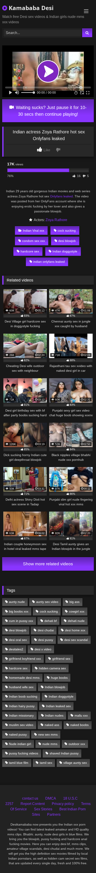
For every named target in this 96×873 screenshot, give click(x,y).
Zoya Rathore (56, 220)
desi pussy (45, 640)
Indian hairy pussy (22, 706)
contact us (30, 798)
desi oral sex (18, 640)
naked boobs (79, 725)
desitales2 (16, 649)
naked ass (52, 725)
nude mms (49, 744)
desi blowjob (67, 241)
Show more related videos (48, 563)
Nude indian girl (20, 744)
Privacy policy (63, 804)
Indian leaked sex (58, 706)
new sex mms (48, 734)
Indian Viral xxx (33, 230)
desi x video (43, 649)
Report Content (33, 804)
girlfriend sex (61, 658)
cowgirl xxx (76, 611)
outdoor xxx (77, 744)
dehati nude (76, 621)
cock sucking (67, 230)
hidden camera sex (52, 668)
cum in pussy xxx (21, 621)
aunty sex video (47, 602)
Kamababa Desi (30, 8)
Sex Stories (43, 809)
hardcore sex (30, 251)
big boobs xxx (18, 611)
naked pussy (18, 734)
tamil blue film (18, 762)
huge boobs (59, 677)
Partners (54, 814)
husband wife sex (21, 687)
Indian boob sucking (23, 696)
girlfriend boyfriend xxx (25, 658)
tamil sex (46, 762)
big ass (74, 602)
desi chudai (46, 630)
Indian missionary (21, 715)
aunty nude (17, 602)
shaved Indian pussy (64, 753)
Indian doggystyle (64, 251)
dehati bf (50, 621)
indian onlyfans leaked (49, 261)
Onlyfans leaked (61, 196)
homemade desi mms (24, 677)
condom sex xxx (33, 241)
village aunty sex (75, 762)
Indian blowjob (55, 687)
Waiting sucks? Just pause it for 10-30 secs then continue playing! (51, 111)
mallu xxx (81, 715)
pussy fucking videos (23, 753)
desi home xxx (75, 630)
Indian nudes (54, 715)
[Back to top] (82, 859)
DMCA (50, 798)
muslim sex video (21, 725)
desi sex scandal (76, 640)
